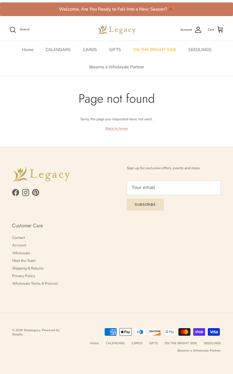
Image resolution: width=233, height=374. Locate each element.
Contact (18, 237)
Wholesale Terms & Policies (35, 283)
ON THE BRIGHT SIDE (154, 50)
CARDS (90, 50)
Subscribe (145, 204)
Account (19, 245)
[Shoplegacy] (117, 30)
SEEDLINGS (199, 50)
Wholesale (21, 253)
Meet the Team (23, 260)
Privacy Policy (23, 275)
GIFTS (115, 50)
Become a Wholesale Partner (116, 67)
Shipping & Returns (28, 268)
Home (27, 50)
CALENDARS (58, 50)
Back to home (117, 128)
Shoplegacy (32, 330)
